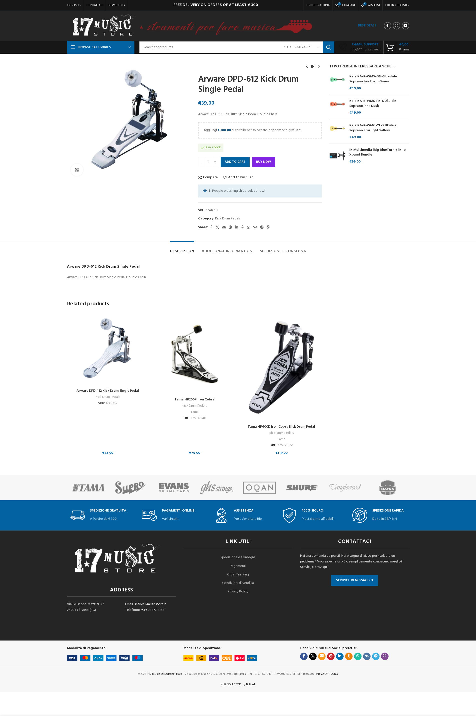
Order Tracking (238, 574)
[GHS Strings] (216, 487)
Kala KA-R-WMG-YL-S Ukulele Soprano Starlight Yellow (372, 128)
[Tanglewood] (345, 487)
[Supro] (131, 487)
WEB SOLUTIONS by (238, 684)
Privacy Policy (238, 591)
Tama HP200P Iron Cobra (194, 399)
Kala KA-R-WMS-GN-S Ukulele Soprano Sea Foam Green (373, 79)
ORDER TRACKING (318, 5)
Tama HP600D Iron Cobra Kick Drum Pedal (281, 427)
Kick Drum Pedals (227, 218)
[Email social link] (224, 227)
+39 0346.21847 (152, 610)
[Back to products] (313, 67)
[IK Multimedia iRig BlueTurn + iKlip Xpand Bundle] (337, 156)
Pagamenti (238, 566)
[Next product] (319, 67)
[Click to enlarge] (77, 170)
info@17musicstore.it (150, 604)
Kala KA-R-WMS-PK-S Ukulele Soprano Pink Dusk (372, 103)
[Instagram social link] (396, 25)
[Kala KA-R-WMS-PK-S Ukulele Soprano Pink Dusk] (337, 107)
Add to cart (235, 162)
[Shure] (302, 487)
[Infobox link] (360, 47)
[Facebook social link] (387, 25)
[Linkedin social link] (237, 227)
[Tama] (88, 487)
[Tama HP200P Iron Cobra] (195, 354)
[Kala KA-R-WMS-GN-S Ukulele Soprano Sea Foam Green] (337, 82)
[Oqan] (259, 487)
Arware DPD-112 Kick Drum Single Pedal (107, 391)
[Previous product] (307, 67)
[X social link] (217, 227)
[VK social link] (255, 227)
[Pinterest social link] (230, 227)
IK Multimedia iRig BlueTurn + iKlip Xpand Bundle (377, 152)
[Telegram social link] (262, 227)
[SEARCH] (328, 47)
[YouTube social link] (405, 25)
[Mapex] (387, 487)
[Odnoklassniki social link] (243, 227)
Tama (195, 412)
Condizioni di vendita (238, 583)
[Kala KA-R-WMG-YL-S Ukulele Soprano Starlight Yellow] (337, 131)
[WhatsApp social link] (249, 227)
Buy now (263, 162)
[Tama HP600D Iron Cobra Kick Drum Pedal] (282, 367)
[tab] (182, 248)
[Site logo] (104, 26)
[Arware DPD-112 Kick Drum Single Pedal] (108, 349)
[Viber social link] (268, 227)
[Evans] (173, 487)
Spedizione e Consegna (238, 557)
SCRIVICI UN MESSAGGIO (354, 580)
